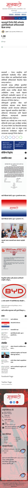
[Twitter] (14, 402)
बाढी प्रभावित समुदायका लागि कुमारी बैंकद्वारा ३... (13, 311)
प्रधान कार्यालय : (8, 412)
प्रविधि (17, 441)
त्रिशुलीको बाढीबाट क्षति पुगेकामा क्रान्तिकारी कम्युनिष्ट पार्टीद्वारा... (12, 279)
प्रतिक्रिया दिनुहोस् (7, 152)
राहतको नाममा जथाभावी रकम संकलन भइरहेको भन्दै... (13, 242)
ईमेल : (6, 423)
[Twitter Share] (6, 137)
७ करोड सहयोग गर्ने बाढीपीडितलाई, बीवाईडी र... (13, 301)
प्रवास (5, 441)
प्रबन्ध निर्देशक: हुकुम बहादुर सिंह (9, 461)
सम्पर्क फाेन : (7, 416)
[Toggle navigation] (3, 18)
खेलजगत (6, 439)
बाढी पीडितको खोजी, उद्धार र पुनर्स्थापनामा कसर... (13, 196)
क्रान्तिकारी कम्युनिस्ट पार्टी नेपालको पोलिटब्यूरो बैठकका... (19, 354)
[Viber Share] (13, 137)
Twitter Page (6, 382)
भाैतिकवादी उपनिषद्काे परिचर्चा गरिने (8, 450)
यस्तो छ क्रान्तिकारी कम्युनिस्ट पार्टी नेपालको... (18, 368)
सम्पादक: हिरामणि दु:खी (7, 463)
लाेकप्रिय (4, 343)
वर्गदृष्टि (23, 18)
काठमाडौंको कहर (14, 330)
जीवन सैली (18, 439)
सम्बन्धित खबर (6, 158)
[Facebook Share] (2, 137)
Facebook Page (7, 376)
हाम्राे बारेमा (11, 14)
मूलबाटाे (7, 32)
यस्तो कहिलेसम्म (14, 319)
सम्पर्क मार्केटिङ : (8, 419)
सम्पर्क (5, 453)
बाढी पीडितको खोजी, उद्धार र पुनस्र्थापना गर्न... (12, 219)
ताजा (2, 316)
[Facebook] (11, 402)
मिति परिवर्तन (17, 14)
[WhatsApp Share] (20, 137)
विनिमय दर (24, 14)
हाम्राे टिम (17, 451)
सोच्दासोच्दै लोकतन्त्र (15, 323)
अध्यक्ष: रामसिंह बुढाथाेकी (8, 459)
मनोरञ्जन (5, 443)
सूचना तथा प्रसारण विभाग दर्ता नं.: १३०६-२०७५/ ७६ (14, 458)
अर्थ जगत (18, 437)
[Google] (17, 402)
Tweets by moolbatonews (6, 384)
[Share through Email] (17, 137)
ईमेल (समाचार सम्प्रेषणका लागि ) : (12, 426)
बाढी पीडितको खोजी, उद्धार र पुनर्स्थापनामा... (17, 334)
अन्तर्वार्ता (6, 437)
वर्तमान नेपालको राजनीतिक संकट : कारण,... (18, 347)
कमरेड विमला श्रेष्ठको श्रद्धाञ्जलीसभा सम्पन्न (18, 361)
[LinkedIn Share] (10, 137)
